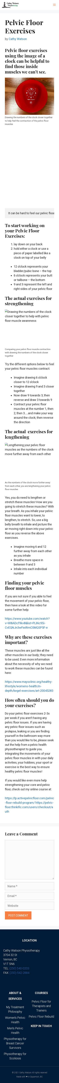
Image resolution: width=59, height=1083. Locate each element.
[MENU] (55, 5)
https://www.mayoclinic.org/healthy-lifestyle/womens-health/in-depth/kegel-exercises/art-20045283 (29, 686)
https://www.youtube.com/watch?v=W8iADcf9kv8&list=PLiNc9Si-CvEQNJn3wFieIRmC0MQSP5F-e (27, 623)
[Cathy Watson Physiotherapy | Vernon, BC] (10, 5)
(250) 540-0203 (19, 968)
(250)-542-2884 (19, 972)
